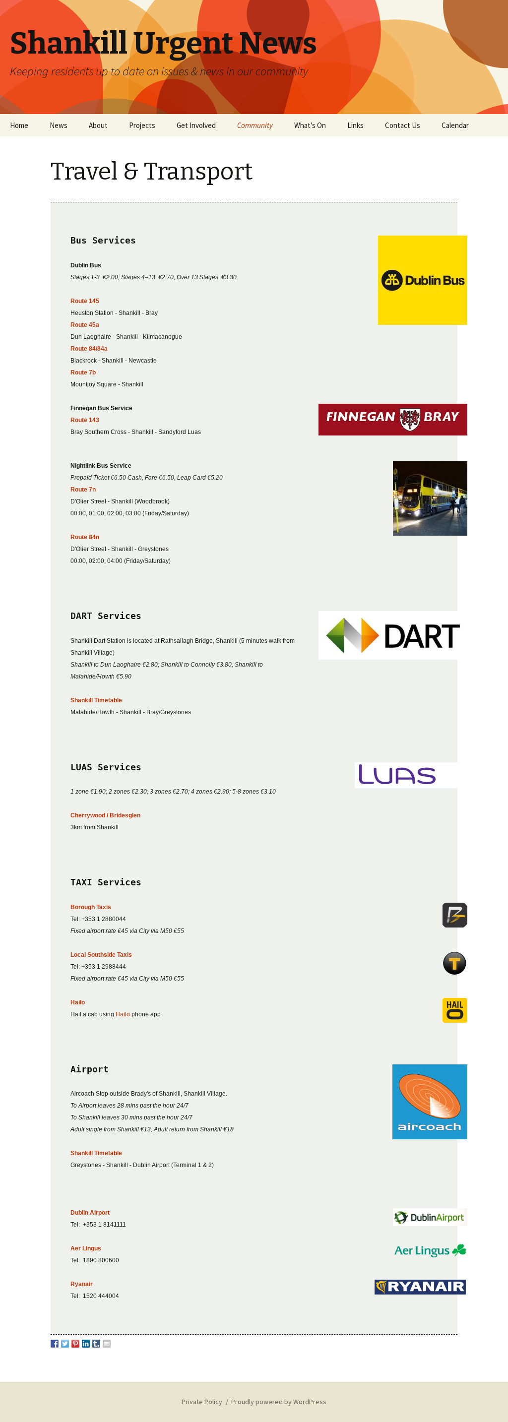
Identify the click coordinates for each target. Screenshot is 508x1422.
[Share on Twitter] (65, 1344)
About (98, 125)
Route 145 (84, 301)
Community (255, 125)
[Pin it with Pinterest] (75, 1344)
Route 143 (84, 420)
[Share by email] (107, 1344)
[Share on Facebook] (55, 1344)
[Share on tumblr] (96, 1344)
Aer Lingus (85, 1248)
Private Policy (202, 1401)
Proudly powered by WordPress (278, 1401)
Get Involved (196, 125)
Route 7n (83, 489)
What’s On (310, 125)
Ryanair (81, 1284)
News (58, 125)
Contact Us (402, 125)
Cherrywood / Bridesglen (105, 815)
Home (19, 125)
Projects (142, 125)
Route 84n (84, 537)
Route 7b (83, 372)
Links (355, 125)
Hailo (123, 1014)
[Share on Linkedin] (86, 1344)
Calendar (455, 125)
